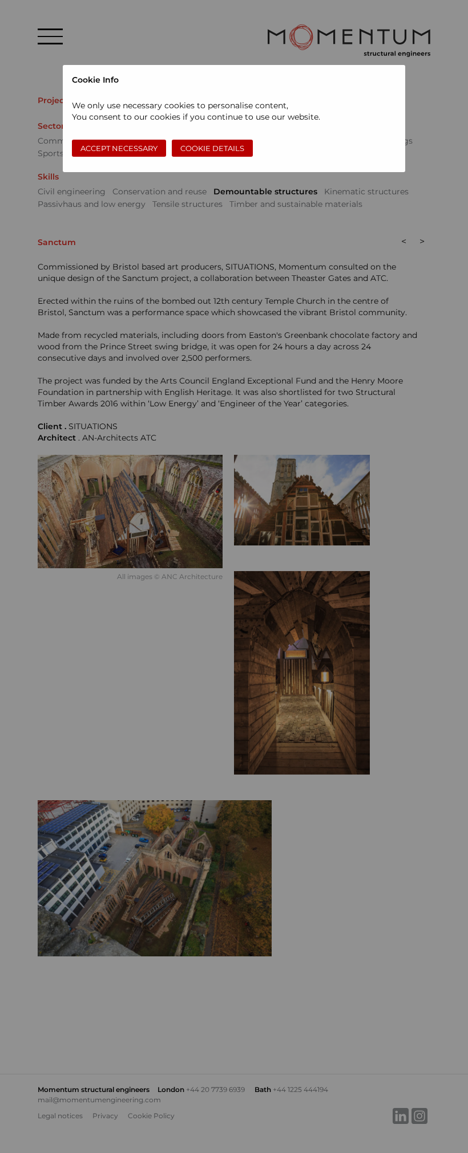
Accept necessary (119, 148)
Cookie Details (212, 148)
